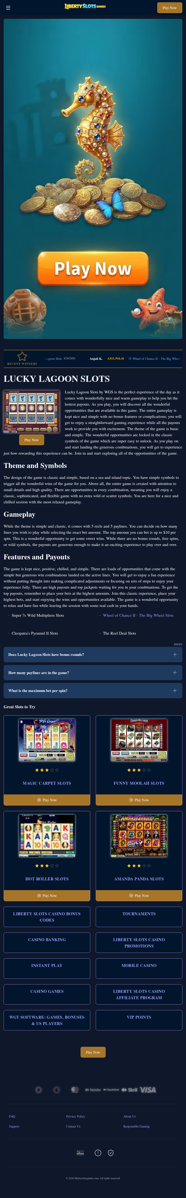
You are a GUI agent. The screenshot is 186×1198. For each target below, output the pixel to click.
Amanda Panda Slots (139, 879)
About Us (129, 1116)
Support (14, 1126)
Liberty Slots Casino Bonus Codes (47, 917)
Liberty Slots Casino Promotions (139, 943)
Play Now (170, 7)
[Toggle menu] (8, 7)
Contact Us (73, 1126)
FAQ (12, 1116)
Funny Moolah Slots (139, 783)
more (178, 643)
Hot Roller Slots (47, 879)
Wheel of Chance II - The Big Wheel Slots (142, 358)
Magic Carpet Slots (47, 783)
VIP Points (139, 1017)
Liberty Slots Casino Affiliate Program (139, 994)
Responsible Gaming (136, 1126)
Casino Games (47, 991)
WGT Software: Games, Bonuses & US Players (47, 1020)
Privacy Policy (75, 1116)
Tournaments (139, 914)
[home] (85, 12)
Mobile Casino (139, 965)
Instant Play (46, 965)
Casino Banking (47, 939)
